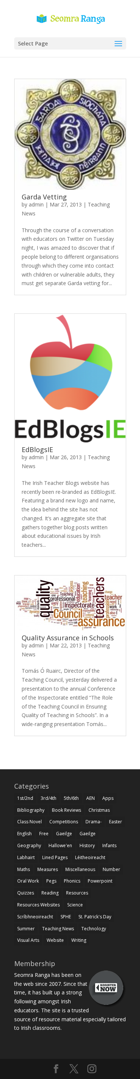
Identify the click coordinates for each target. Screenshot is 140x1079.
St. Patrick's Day (94, 917)
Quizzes (25, 893)
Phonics (72, 881)
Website (55, 940)
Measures (47, 869)
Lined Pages (55, 857)
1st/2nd (25, 798)
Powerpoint (100, 881)
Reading (50, 893)
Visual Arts (28, 940)
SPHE (65, 917)
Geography (29, 845)
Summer (26, 928)
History (87, 845)
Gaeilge (64, 833)
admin (36, 204)
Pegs (51, 881)
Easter (115, 821)
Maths (23, 869)
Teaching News (58, 928)
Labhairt (26, 857)
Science (75, 905)
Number (111, 869)
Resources (77, 893)
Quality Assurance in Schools (68, 637)
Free (44, 833)
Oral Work (28, 881)
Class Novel (29, 821)
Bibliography (30, 810)
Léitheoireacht (90, 857)
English (24, 833)
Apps (107, 798)
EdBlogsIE (37, 449)
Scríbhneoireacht (35, 917)
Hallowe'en (60, 845)
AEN (90, 798)
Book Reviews (66, 810)
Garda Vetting (44, 196)
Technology (93, 928)
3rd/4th (48, 798)
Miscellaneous (80, 869)
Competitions (63, 821)
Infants (109, 845)
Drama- (93, 821)
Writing (78, 940)
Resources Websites (38, 905)
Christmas (99, 810)
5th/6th (71, 798)
